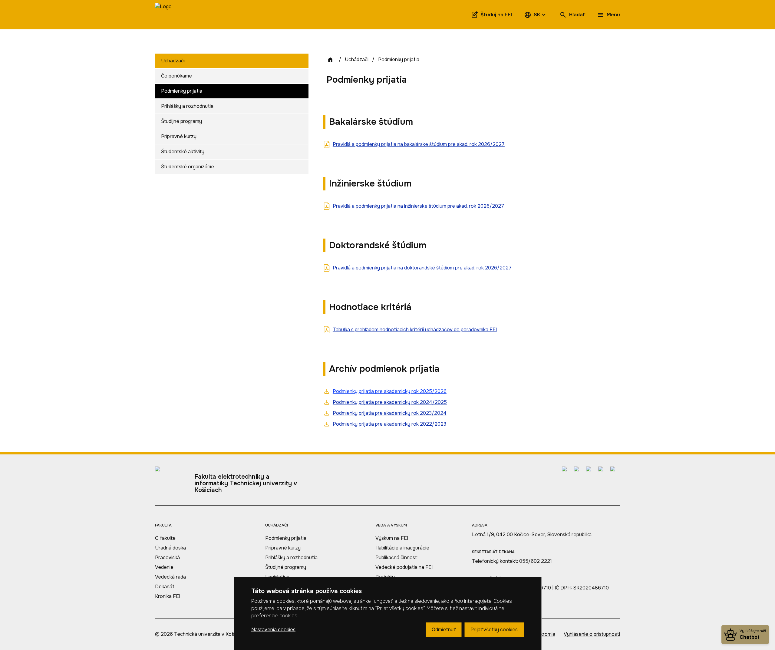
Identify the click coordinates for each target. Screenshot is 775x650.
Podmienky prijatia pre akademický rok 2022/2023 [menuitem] (389, 424)
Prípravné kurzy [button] (178, 136)
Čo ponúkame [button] (176, 76)
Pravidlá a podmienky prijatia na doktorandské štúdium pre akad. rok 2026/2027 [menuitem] (422, 268)
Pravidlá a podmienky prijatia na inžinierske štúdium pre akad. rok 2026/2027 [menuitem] (418, 206)
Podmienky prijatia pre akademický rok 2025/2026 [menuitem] (390, 391)
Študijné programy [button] (181, 121)
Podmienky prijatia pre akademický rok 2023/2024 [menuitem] (390, 413)
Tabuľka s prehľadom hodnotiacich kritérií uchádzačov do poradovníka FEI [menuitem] (415, 329)
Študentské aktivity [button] (182, 151)
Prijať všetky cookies (494, 629)
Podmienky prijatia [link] (398, 59)
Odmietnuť (443, 629)
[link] (163, 14)
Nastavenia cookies (273, 629)
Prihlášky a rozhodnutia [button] (187, 106)
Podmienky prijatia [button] (181, 91)
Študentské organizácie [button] (187, 166)
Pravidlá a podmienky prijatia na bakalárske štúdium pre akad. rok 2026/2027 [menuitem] (419, 144)
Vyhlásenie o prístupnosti (592, 634)
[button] (535, 14)
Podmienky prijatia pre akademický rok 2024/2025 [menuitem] (390, 402)
